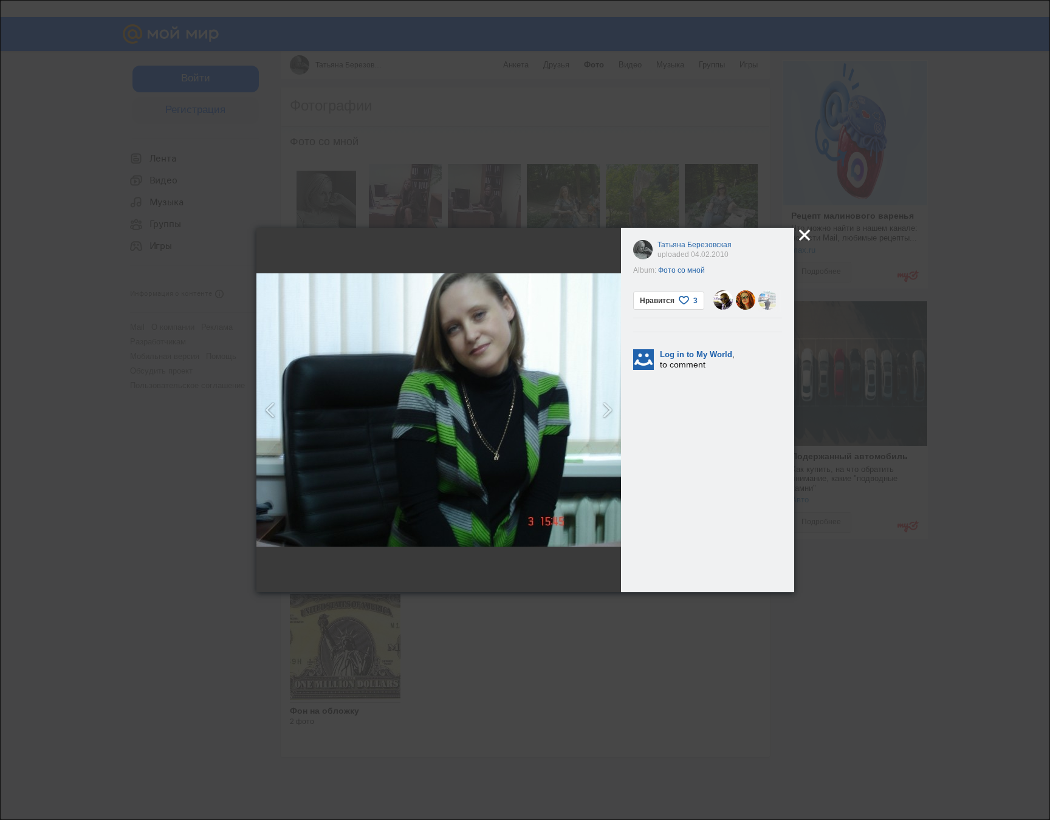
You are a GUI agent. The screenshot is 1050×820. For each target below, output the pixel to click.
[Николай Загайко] (723, 300)
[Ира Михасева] (745, 300)
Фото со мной (681, 270)
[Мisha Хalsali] (768, 300)
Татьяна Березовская (694, 245)
